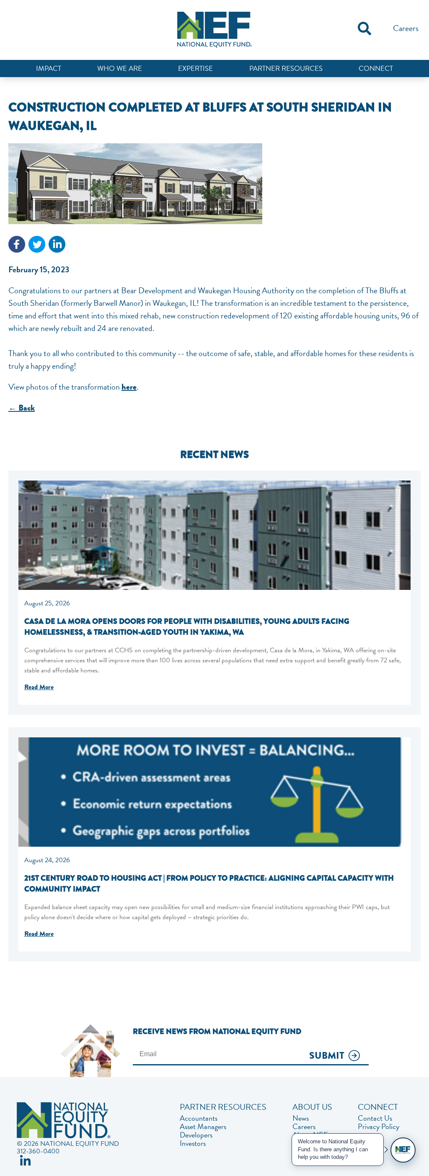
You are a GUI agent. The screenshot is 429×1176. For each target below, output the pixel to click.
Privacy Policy (378, 1126)
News (300, 1118)
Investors (193, 1143)
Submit (326, 1055)
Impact (48, 68)
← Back (21, 408)
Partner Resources (286, 68)
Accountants (198, 1118)
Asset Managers (203, 1126)
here (129, 387)
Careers (406, 28)
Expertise (195, 68)
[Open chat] (403, 1150)
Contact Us (375, 1118)
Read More (39, 687)
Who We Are (119, 68)
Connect (376, 68)
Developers (196, 1135)
